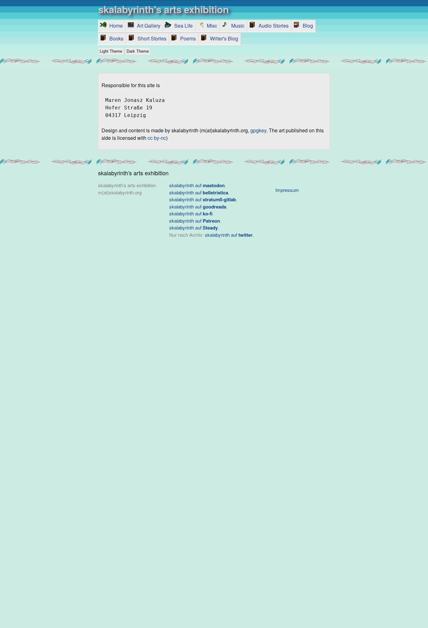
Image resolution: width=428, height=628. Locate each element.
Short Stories (152, 38)
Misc (212, 25)
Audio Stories (273, 25)
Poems (188, 38)
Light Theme (111, 51)
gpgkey (258, 130)
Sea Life (183, 25)
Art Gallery (148, 25)
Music (237, 25)
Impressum (287, 190)
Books (116, 38)
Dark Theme (138, 51)
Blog (308, 25)
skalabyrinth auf (197, 185)
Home (116, 25)
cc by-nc (157, 137)
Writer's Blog (224, 38)
